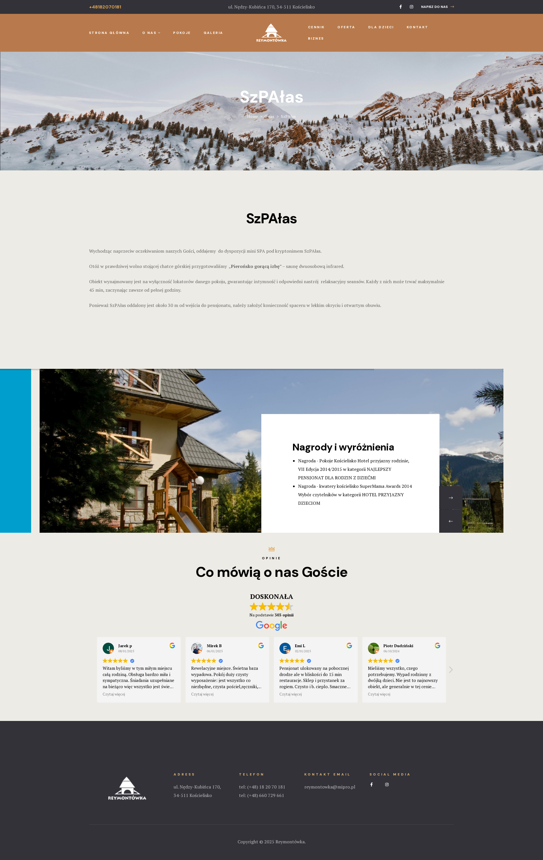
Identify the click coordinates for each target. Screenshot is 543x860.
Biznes (316, 38)
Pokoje (182, 33)
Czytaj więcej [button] (114, 694)
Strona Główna (109, 33)
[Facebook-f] (401, 7)
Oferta (346, 27)
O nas (149, 33)
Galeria (213, 33)
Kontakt (417, 27)
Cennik (316, 27)
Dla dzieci (381, 27)
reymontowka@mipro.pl (329, 787)
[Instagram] (411, 7)
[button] (437, 7)
